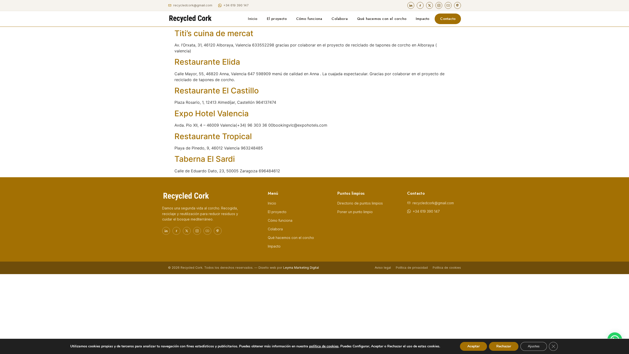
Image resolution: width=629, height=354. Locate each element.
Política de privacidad (412, 267)
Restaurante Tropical (213, 136)
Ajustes (534, 346)
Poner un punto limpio (355, 212)
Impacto (422, 18)
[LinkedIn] (410, 5)
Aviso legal (383, 267)
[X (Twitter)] (429, 5)
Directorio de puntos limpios (360, 203)
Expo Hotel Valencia (211, 113)
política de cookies (324, 346)
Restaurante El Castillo (216, 90)
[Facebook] (420, 5)
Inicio (252, 18)
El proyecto (277, 18)
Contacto (448, 18)
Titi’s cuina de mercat (213, 33)
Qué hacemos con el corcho (381, 18)
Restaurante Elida (207, 62)
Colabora (339, 18)
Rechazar (503, 346)
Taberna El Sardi (204, 159)
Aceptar (473, 346)
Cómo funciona (309, 18)
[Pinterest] (457, 5)
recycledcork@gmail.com (192, 5)
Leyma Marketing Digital (301, 267)
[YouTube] (448, 5)
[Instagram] (438, 5)
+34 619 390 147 (236, 5)
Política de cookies (447, 267)
